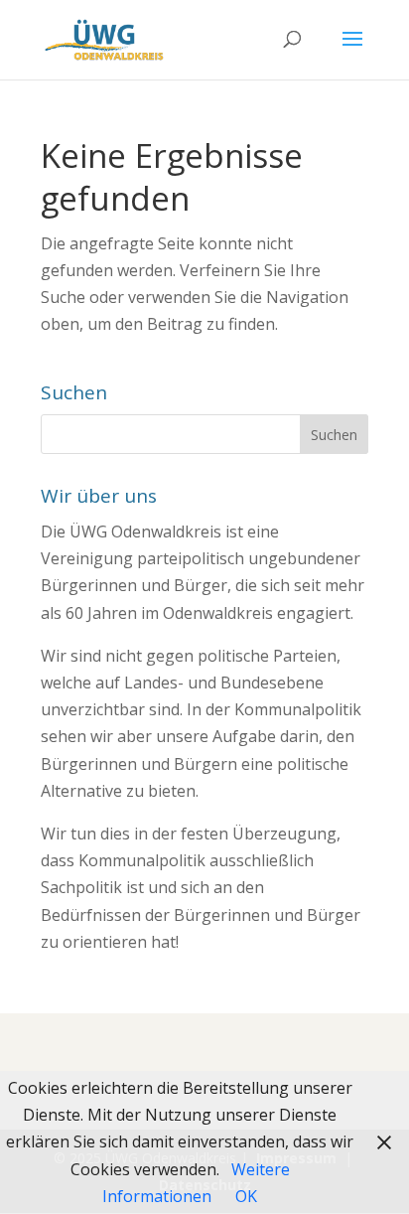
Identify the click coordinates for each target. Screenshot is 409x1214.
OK (246, 1196)
